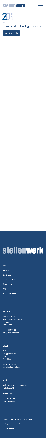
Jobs (4, 266)
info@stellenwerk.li (10, 401)
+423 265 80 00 (9, 398)
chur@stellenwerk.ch (11, 367)
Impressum (7, 415)
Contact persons (9, 279)
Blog (4, 289)
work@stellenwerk (10, 293)
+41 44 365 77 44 (9, 330)
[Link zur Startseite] (14, 7)
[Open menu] (40, 5)
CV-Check (7, 275)
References (7, 284)
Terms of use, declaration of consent (17, 419)
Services (6, 270)
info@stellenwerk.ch (11, 333)
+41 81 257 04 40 (9, 364)
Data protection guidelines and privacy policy (21, 424)
